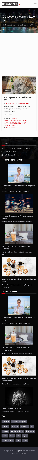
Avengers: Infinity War (19, 421)
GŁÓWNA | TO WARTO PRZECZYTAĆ (15, 121)
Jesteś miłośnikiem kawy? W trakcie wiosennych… (17, 353)
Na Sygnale (6, 25)
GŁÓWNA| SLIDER (9, 123)
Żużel (25, 440)
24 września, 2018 (23, 103)
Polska (5, 436)
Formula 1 (24, 426)
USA (18, 436)
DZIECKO (5, 426)
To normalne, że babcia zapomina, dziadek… (16, 412)
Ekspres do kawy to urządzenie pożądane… (15, 384)
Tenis (12, 436)
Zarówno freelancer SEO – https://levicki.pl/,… (16, 191)
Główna (7, 90)
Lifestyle (5, 431)
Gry (32, 426)
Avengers (6, 421)
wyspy (25, 436)
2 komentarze (10, 128)
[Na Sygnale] (11, 4)
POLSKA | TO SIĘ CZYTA (11, 125)
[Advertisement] (19, 53)
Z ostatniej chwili (8, 440)
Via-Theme (22, 453)
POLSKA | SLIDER (20, 123)
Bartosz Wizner (9, 103)
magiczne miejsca (17, 431)
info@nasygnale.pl (11, 155)
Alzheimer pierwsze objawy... (12, 409)
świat (18, 440)
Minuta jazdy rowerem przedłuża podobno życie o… (18, 221)
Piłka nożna (30, 431)
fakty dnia (15, 426)
